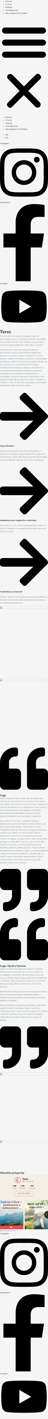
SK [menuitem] (6, 138)
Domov (8, 1)
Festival (8, 7)
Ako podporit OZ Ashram (16, 13)
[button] (24, 66)
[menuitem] (6, 135)
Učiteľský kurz (11, 10)
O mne (8, 4)
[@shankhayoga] (17, 1180)
